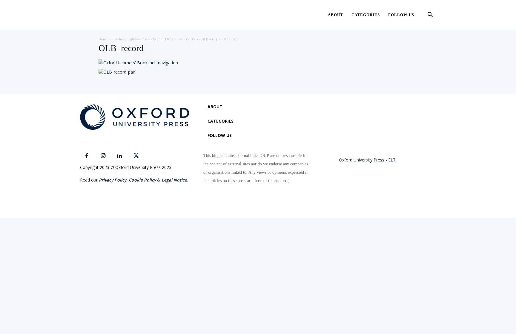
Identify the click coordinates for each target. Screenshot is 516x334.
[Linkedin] (119, 156)
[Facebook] (86, 156)
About (335, 15)
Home (103, 39)
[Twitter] (136, 156)
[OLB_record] (138, 62)
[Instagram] (103, 156)
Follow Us (401, 15)
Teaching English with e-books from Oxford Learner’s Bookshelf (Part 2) (165, 39)
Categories (365, 15)
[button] (430, 15)
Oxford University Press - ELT (367, 160)
